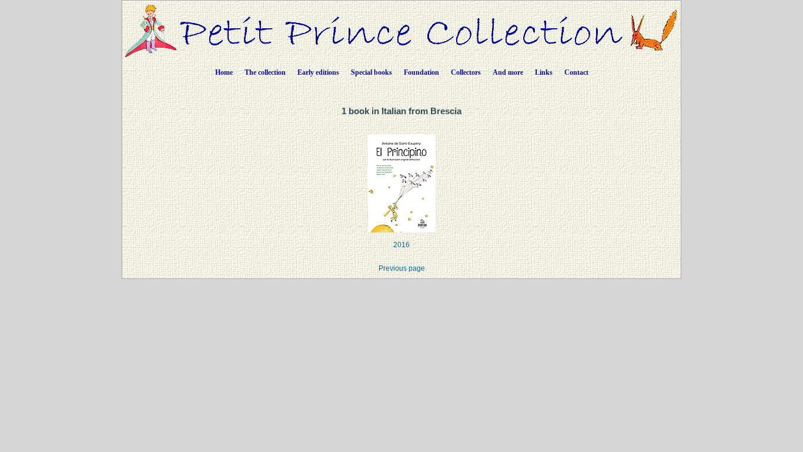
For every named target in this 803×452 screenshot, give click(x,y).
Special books (371, 72)
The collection (265, 72)
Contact (576, 72)
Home (224, 72)
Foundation (421, 72)
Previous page (402, 268)
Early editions (318, 72)
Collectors (466, 72)
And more (508, 72)
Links (544, 72)
